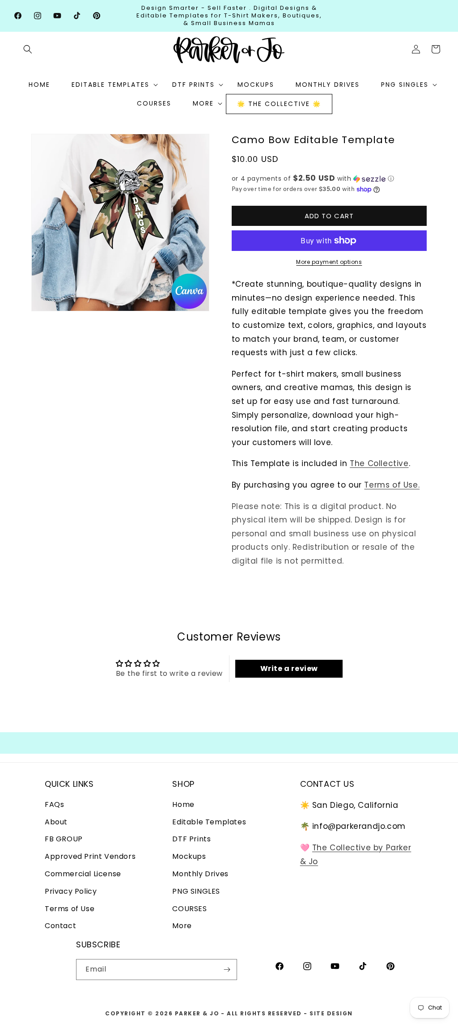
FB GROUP (64, 839)
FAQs (54, 804)
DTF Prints (191, 839)
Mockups (189, 856)
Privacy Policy (71, 891)
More (181, 926)
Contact (60, 926)
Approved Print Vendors (90, 856)
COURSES (189, 909)
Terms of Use (69, 909)
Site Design (331, 1013)
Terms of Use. (392, 485)
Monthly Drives (200, 874)
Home (183, 804)
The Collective (379, 463)
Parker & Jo (197, 1013)
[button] (28, 49)
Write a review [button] (289, 668)
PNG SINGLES (196, 891)
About (56, 822)
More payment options (329, 262)
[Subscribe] (227, 969)
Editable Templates (209, 822)
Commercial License (83, 874)
